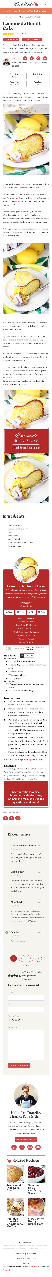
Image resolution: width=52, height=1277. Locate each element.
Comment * (13, 1027)
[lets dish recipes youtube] (45, 58)
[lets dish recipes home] (26, 4)
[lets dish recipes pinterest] (25, 58)
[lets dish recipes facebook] (32, 58)
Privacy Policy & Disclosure (26, 1254)
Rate (10, 612)
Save (42, 612)
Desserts (14, 16)
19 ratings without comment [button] (32, 975)
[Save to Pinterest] (5, 818)
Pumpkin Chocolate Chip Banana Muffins (15, 1222)
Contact (26, 1263)
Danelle (17, 58)
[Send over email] (18, 818)
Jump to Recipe (33, 39)
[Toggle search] (45, 4)
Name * (11, 992)
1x (22, 655)
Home (5, 16)
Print (21, 612)
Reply (40, 846)
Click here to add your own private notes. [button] (24, 759)
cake (15, 198)
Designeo (34, 1266)
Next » (26, 965)
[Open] (7, 4)
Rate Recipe (12, 39)
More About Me (24, 1139)
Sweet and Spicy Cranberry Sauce (34, 1189)
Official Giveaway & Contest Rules (26, 1258)
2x (27, 655)
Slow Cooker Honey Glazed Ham (36, 1221)
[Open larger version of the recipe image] (26, 569)
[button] (22, 602)
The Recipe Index (37, 11)
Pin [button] (32, 612)
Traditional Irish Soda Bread (14, 1187)
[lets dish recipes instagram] (38, 58)
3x (32, 655)
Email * (11, 1004)
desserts (22, 184)
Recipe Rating (14, 1016)
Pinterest (7, 384)
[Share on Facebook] (11, 818)
